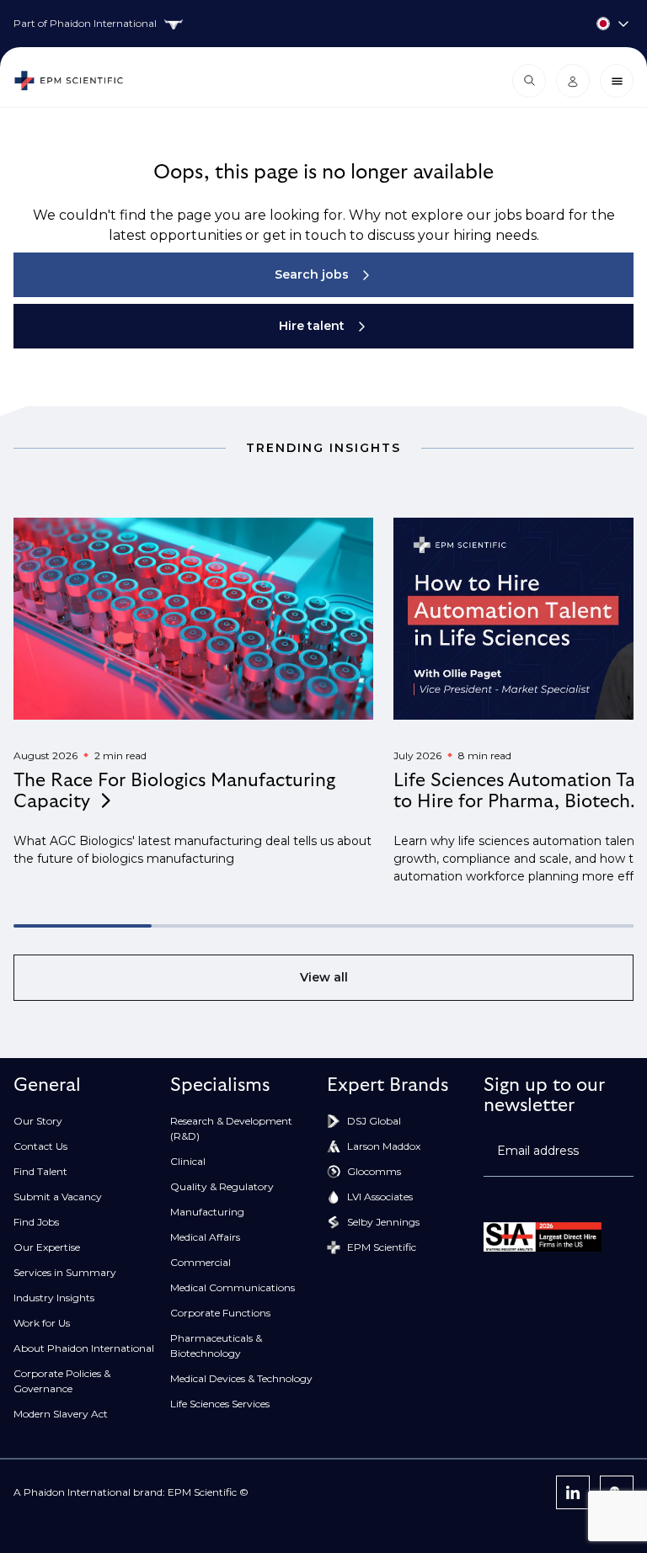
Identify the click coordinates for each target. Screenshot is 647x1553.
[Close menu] (617, 81)
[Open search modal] (529, 81)
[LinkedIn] (573, 1492)
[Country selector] (323, 23)
